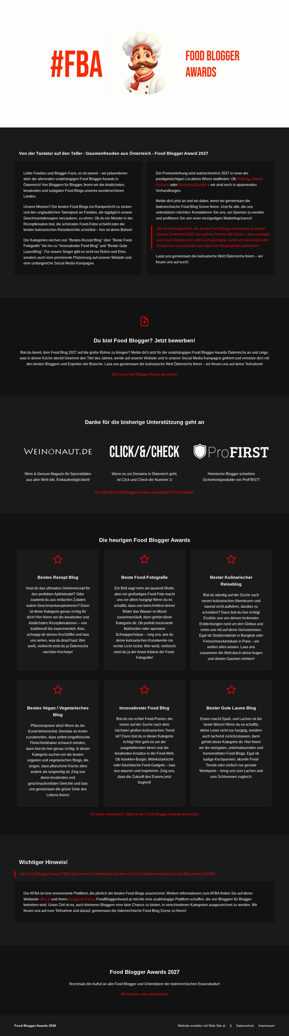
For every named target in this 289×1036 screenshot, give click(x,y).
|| (231, 1025)
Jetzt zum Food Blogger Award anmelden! (144, 374)
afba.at (45, 899)
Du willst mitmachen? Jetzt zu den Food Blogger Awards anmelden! (144, 814)
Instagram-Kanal (81, 899)
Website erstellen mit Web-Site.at (201, 1025)
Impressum (267, 1025)
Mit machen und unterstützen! (144, 994)
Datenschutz (245, 1025)
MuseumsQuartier (192, 185)
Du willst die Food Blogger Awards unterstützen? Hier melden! (144, 492)
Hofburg (243, 179)
